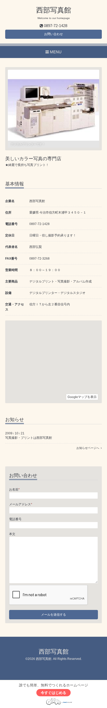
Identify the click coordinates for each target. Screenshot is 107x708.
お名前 (14, 489)
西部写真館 (53, 10)
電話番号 (15, 519)
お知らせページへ (88, 447)
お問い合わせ (53, 34)
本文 (12, 534)
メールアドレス (20, 504)
